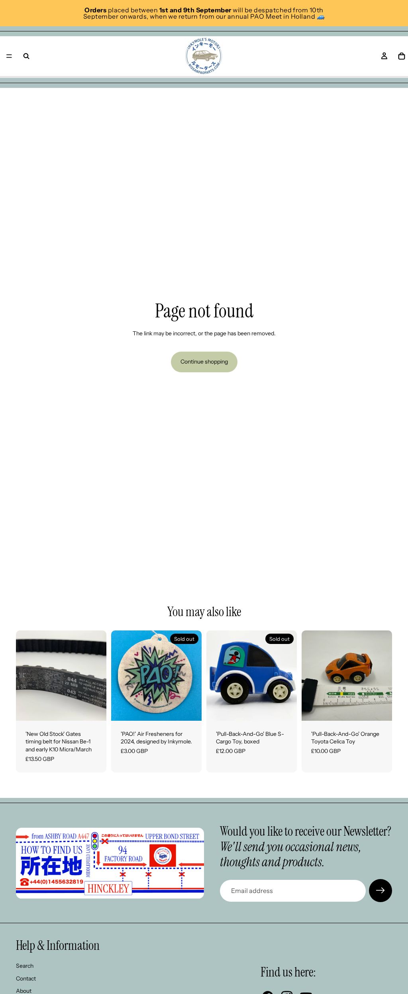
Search (24, 965)
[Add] (94, 708)
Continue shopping (204, 361)
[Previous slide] (24, 675)
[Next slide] (97, 675)
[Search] (26, 56)
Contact (26, 978)
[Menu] (9, 56)
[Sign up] (380, 890)
